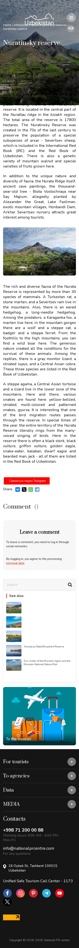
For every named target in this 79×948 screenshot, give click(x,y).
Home (7, 25)
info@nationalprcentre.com (28, 848)
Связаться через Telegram (27, 481)
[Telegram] (37, 489)
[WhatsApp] (30, 489)
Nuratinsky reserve (15, 29)
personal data (15, 563)
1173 (68, 881)
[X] (24, 489)
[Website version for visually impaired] (71, 28)
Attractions (21, 25)
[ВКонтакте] (17, 489)
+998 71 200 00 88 (23, 830)
